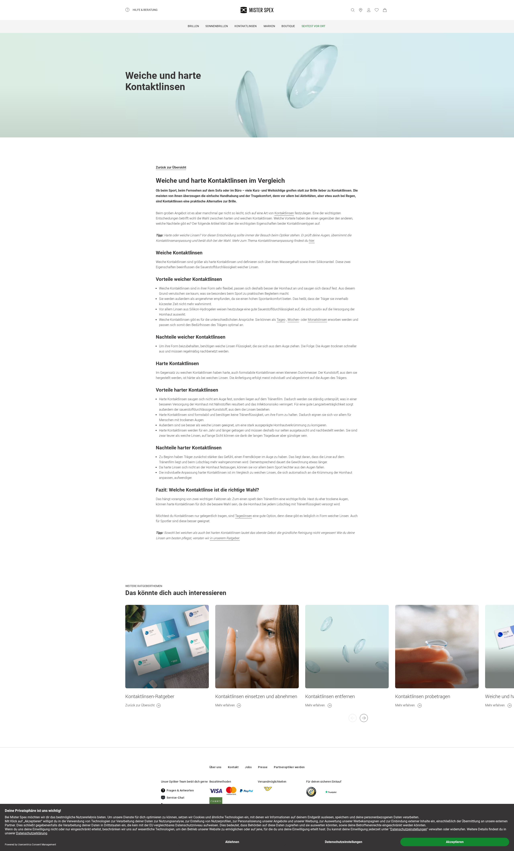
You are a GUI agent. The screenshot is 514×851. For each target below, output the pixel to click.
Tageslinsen (243, 516)
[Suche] (353, 10)
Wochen (293, 319)
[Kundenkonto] (369, 10)
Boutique (288, 26)
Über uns (215, 767)
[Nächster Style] (353, 718)
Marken (269, 26)
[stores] (361, 10)
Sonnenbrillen (216, 26)
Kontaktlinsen (246, 26)
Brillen (193, 26)
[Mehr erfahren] (257, 646)
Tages (281, 319)
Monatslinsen (317, 319)
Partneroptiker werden (289, 767)
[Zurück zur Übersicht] (167, 646)
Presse (262, 767)
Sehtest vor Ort (313, 26)
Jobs (248, 767)
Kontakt (233, 767)
